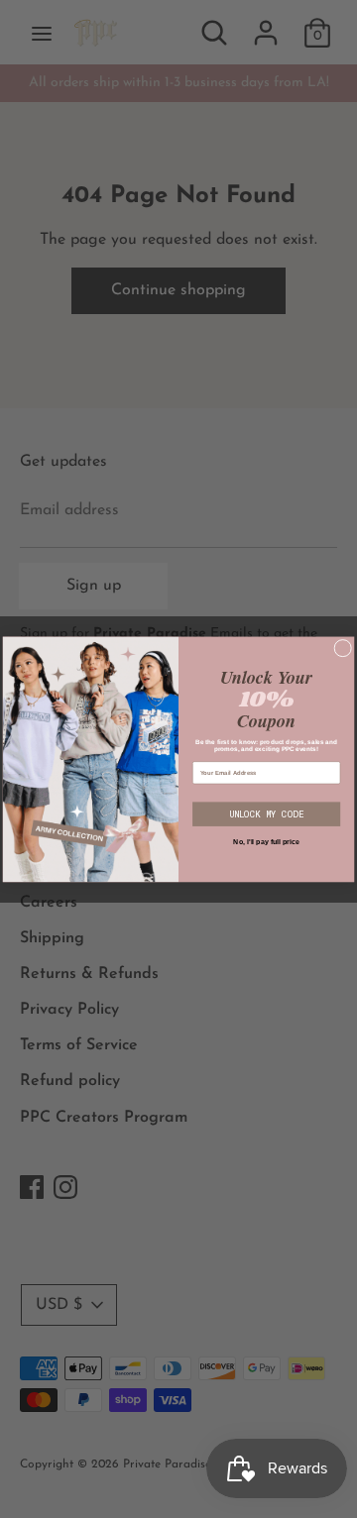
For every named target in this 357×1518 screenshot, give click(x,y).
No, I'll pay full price (266, 842)
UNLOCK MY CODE (266, 814)
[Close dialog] (343, 648)
